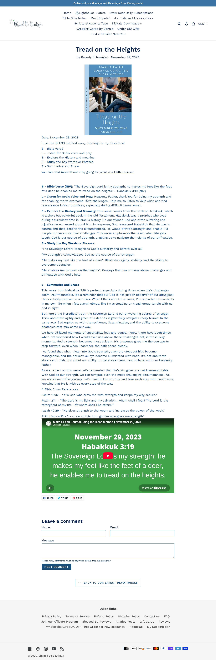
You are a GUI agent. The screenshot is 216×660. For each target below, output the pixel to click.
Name (46, 527)
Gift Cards (147, 621)
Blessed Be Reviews (96, 621)
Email (114, 527)
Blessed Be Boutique (51, 655)
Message (48, 540)
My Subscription (158, 626)
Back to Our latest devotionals (110, 582)
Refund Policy (104, 616)
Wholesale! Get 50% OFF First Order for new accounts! (85, 626)
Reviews (164, 621)
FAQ (167, 616)
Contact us (152, 616)
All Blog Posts (125, 621)
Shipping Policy (129, 616)
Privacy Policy (51, 616)
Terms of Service (78, 616)
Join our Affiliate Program (59, 621)
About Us (136, 626)
